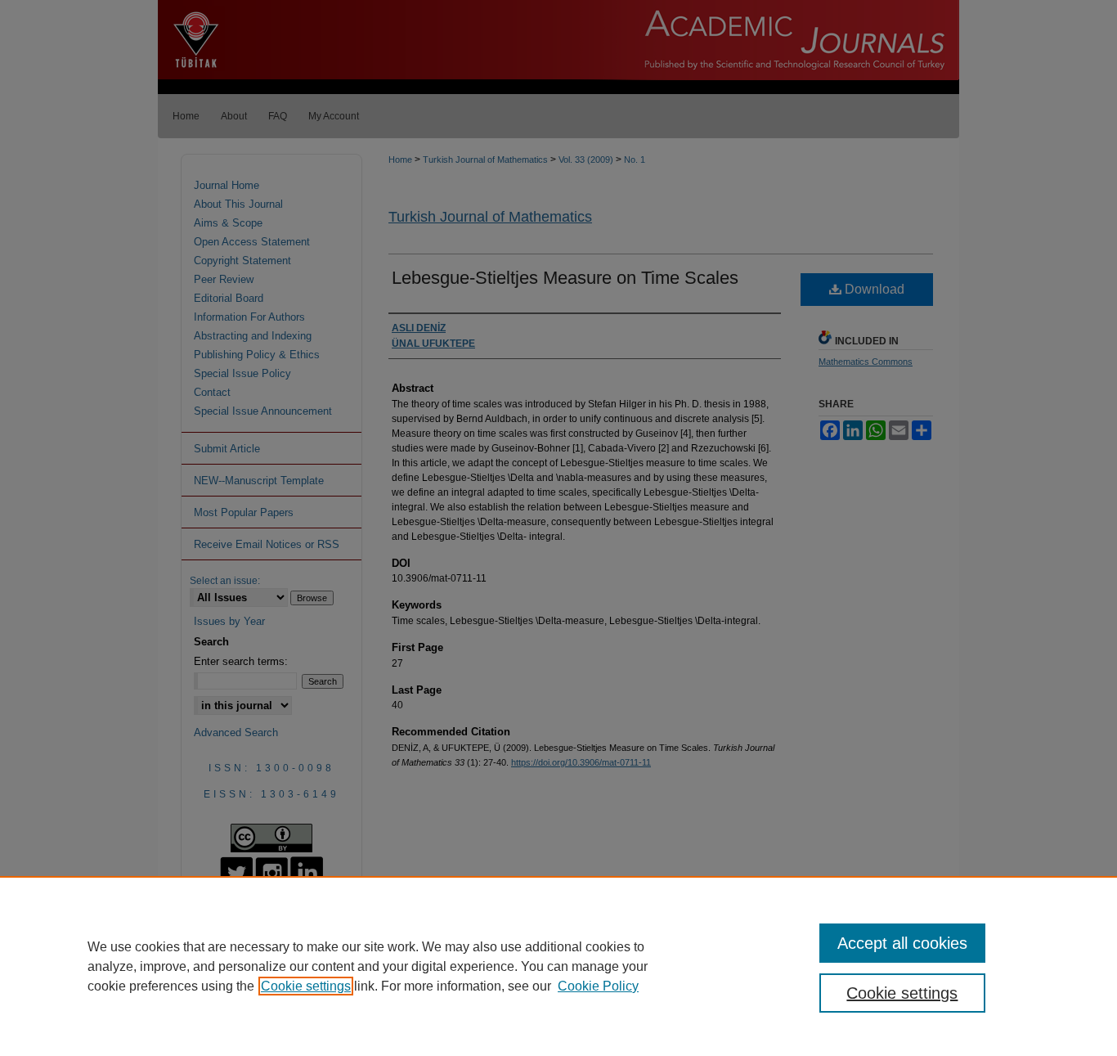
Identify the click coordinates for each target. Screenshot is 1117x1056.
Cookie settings (306, 986)
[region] (558, 966)
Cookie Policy (598, 986)
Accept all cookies (902, 943)
